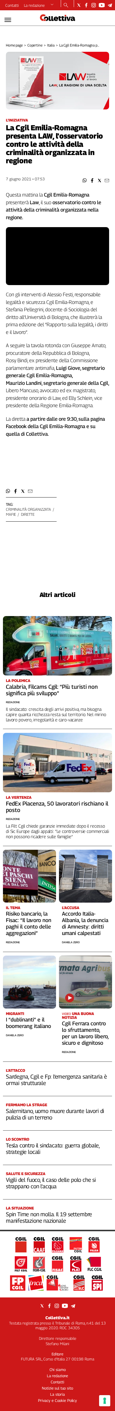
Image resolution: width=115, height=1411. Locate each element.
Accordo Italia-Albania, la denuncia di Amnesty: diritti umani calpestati (85, 923)
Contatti (12, 5)
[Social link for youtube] (102, 5)
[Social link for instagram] (93, 5)
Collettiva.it (57, 1317)
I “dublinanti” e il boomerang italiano (28, 1022)
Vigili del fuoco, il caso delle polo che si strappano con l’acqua (51, 1183)
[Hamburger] (7, 19)
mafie (11, 514)
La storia (57, 1394)
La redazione (34, 5)
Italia (51, 45)
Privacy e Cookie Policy (57, 1400)
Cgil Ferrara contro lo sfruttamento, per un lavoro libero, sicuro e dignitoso (85, 1033)
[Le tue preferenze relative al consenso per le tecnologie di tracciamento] (104, 1400)
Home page (14, 45)
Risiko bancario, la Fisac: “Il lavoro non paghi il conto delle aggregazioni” (28, 923)
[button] (85, 180)
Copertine (34, 45)
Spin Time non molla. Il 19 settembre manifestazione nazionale (49, 1217)
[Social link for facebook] (86, 5)
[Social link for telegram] (110, 5)
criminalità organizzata (28, 509)
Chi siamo (58, 1369)
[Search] (66, 5)
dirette (27, 514)
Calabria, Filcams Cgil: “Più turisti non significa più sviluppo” (52, 689)
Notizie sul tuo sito (57, 1388)
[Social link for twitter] (79, 5)
